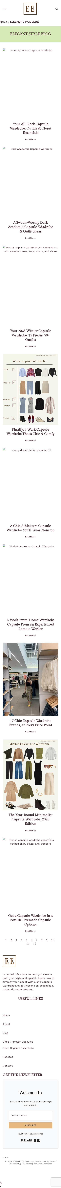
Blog (5, 1032)
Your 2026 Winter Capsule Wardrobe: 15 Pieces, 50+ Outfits (30, 335)
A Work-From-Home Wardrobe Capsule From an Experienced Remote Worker (31, 624)
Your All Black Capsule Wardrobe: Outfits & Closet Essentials (30, 128)
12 (34, 943)
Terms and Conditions (42, 1164)
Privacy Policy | (16, 1164)
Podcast (8, 1056)
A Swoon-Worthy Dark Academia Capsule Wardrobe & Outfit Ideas (30, 227)
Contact (8, 1065)
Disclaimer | (28, 1164)
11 (28, 943)
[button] (5, 8)
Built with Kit (30, 1140)
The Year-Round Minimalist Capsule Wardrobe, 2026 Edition (30, 819)
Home (3, 21)
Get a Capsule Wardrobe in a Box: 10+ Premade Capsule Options (30, 920)
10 (52, 940)
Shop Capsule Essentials (18, 1047)
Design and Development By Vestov (40, 1161)
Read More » (30, 139)
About (6, 1024)
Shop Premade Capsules (18, 1041)
